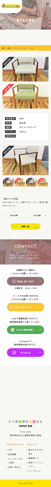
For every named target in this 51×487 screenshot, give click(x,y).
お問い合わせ (14, 467)
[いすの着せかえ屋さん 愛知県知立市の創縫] (11, 6)
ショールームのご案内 (15, 460)
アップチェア (34, 471)
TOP (10, 449)
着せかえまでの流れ (35, 451)
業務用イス (33, 458)
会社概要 (12, 454)
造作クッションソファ (35, 464)
